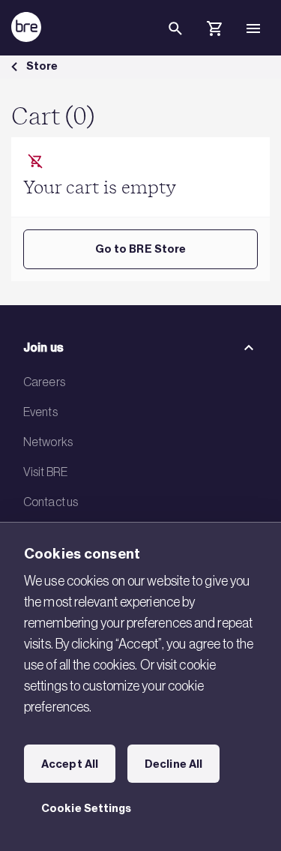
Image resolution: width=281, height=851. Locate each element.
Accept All (69, 764)
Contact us (50, 501)
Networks (48, 441)
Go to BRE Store (141, 249)
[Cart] (214, 30)
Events (40, 411)
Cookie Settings (86, 808)
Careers (44, 381)
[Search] (175, 40)
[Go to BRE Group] (26, 27)
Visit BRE (45, 471)
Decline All (173, 764)
